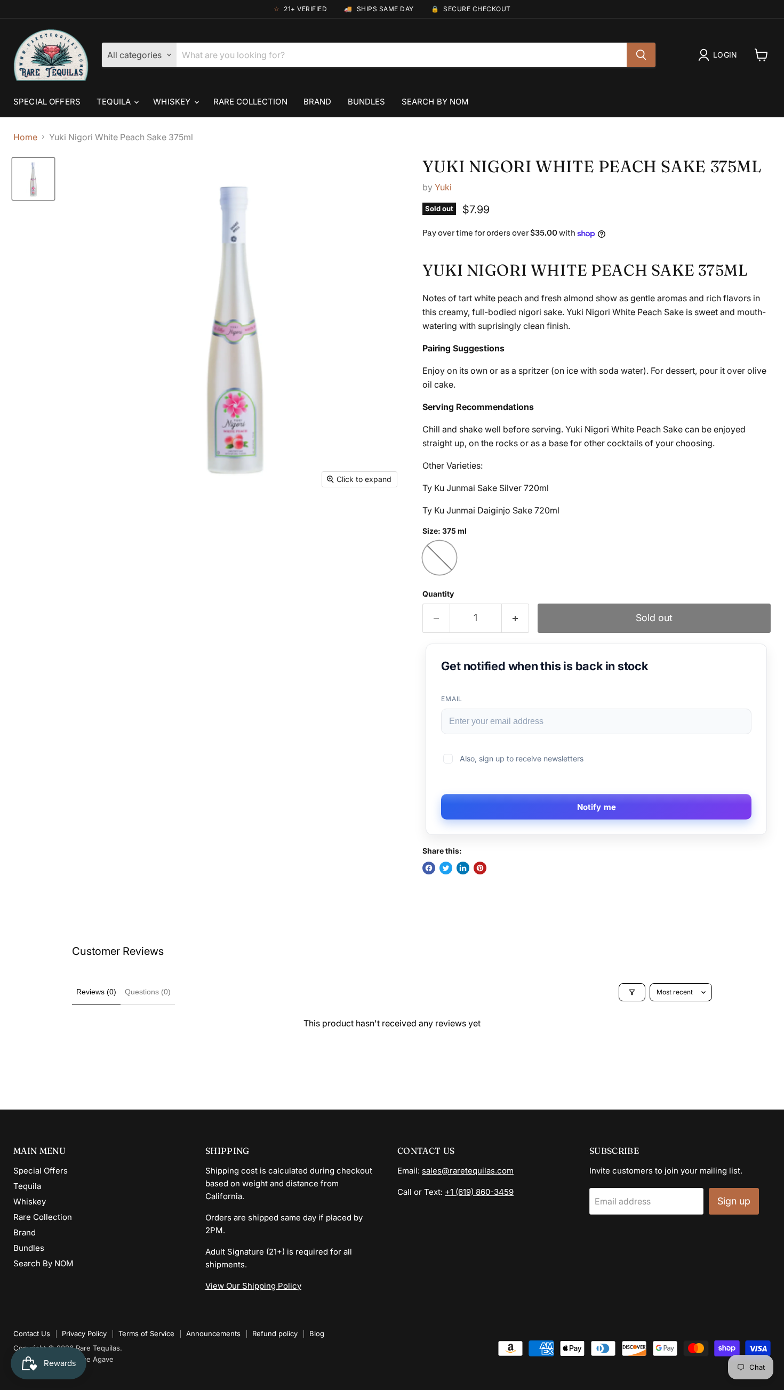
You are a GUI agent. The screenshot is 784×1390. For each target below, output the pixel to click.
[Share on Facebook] (428, 868)
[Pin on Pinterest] (480, 868)
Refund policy (275, 1333)
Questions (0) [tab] (148, 991)
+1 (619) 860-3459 (479, 1192)
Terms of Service (146, 1333)
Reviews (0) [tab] (96, 991)
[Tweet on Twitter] (445, 868)
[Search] (641, 55)
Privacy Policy (84, 1333)
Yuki (443, 187)
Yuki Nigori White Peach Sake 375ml (592, 166)
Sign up (733, 1201)
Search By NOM (435, 102)
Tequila (115, 102)
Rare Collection (250, 102)
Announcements (213, 1333)
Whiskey (173, 102)
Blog (316, 1333)
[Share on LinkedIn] (463, 868)
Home (25, 137)
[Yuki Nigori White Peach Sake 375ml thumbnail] (33, 179)
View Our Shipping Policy (253, 1286)
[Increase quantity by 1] (515, 618)
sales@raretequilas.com (468, 1171)
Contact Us (31, 1333)
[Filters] (632, 992)
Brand (317, 102)
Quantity (438, 594)
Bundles (367, 102)
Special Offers (47, 102)
